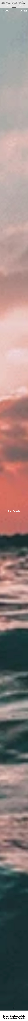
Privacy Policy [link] (8, 5)
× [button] (26, 1)
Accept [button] (14, 7)
